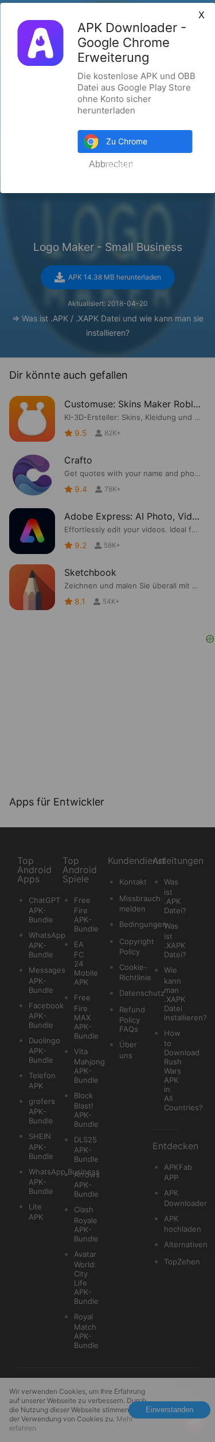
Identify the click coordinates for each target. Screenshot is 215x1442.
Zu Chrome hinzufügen (127, 144)
